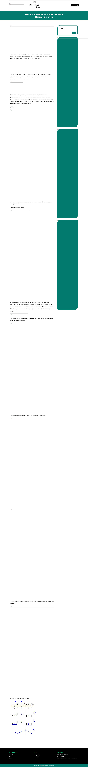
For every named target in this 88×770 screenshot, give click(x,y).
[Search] (74, 33)
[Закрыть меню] (34, 2)
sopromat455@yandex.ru (64, 754)
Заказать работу (75, 5)
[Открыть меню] (30, 5)
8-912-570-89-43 (64, 756)
